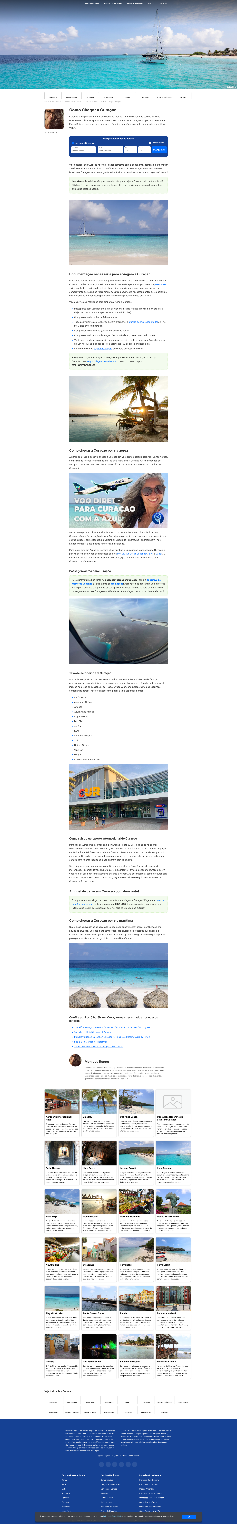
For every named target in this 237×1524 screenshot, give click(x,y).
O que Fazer (108, 97)
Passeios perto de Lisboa (150, 1493)
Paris (64, 1484)
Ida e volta (79, 143)
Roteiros (145, 97)
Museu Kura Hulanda (168, 1216)
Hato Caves (89, 1168)
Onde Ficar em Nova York (150, 1511)
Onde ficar (90, 97)
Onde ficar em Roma (148, 1502)
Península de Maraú (109, 1506)
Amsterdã (66, 1493)
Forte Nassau (53, 1168)
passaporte (160, 284)
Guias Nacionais (92, 3)
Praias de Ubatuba (109, 1511)
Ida (126, 147)
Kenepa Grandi (128, 1168)
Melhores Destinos (146, 1424)
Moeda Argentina (146, 1489)
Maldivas (104, 1493)
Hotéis (151, 3)
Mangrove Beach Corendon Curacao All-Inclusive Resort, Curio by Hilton (112, 1037)
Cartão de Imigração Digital (143, 322)
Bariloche (66, 1506)
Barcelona (66, 1498)
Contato (163, 3)
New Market (52, 1265)
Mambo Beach (90, 1216)
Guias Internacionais (113, 3)
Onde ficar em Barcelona (150, 1506)
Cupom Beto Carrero (148, 1484)
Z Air (151, 553)
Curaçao (231, 87)
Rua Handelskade (92, 1361)
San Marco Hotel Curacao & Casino (92, 1032)
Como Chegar (71, 97)
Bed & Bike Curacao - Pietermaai (91, 1041)
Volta (141, 147)
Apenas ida (91, 143)
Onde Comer (183, 1402)
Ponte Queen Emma (93, 1313)
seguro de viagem (103, 348)
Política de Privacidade (112, 1516)
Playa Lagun (163, 1265)
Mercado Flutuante (130, 1216)
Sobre (100, 1456)
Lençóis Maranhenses (110, 1484)
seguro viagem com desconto (102, 361)
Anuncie (115, 1456)
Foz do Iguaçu (107, 1498)
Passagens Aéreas (135, 3)
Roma (64, 1480)
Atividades (127, 1412)
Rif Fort (50, 1361)
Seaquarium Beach (130, 1361)
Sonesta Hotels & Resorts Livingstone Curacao (98, 1046)
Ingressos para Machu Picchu (152, 1498)
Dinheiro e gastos (90, 1412)
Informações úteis (72, 1412)
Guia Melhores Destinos (68, 3)
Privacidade (134, 1456)
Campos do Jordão (109, 1489)
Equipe (107, 1456)
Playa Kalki (126, 1265)
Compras (164, 1412)
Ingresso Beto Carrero (149, 1480)
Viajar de (75, 147)
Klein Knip (51, 1216)
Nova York (66, 1511)
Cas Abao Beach (129, 1117)
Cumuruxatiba (107, 1480)
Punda (123, 1313)
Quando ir (53, 97)
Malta (64, 1489)
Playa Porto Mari (54, 1313)
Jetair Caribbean (138, 553)
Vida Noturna (109, 1412)
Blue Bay (87, 1117)
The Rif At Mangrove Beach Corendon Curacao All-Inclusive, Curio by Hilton (113, 1027)
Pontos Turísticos (164, 97)
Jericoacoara (106, 1502)
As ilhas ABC (53, 1412)
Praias (127, 97)
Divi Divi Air (123, 553)
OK (189, 1517)
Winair (159, 553)
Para (100, 147)
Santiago (65, 1502)
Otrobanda (88, 1265)
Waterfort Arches (166, 1361)
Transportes (146, 1412)
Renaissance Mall (166, 1313)
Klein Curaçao (164, 1168)
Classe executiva (158, 143)
